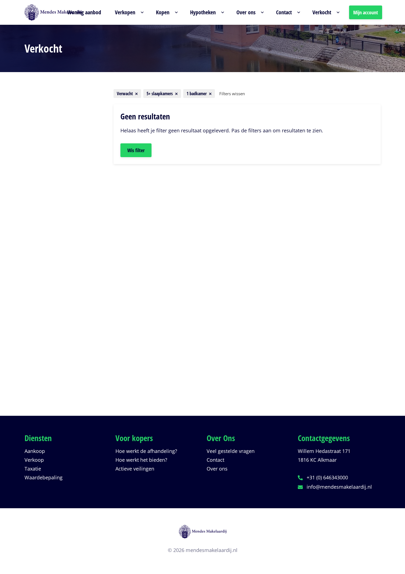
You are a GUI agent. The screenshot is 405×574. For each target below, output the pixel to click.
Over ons (217, 468)
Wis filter (136, 150)
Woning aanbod (84, 12)
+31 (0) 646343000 (327, 477)
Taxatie (33, 468)
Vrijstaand (46, 232)
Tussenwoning (51, 222)
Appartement (49, 192)
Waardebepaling (44, 477)
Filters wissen (232, 93)
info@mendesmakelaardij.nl (339, 486)
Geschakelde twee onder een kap (64, 212)
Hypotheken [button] (203, 12)
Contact (215, 460)
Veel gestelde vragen (231, 451)
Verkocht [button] (321, 12)
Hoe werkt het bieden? (141, 460)
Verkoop (34, 460)
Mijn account (365, 12)
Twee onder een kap (57, 202)
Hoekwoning (48, 251)
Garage (42, 261)
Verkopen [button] (125, 12)
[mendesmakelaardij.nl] (203, 535)
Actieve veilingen (134, 468)
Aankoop (35, 451)
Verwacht (44, 380)
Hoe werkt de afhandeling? (146, 451)
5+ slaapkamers (51, 297)
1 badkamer (47, 344)
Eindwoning (48, 242)
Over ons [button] (245, 12)
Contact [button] (284, 12)
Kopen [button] (162, 12)
